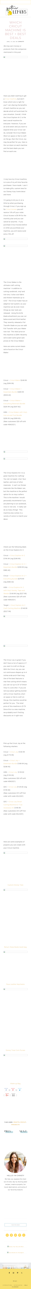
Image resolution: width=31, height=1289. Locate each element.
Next (23, 1131)
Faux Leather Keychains (15, 984)
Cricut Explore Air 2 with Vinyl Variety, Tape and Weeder (14, 590)
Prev (7, 1131)
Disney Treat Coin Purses (15, 1050)
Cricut (23, 1122)
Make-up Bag (15, 1083)
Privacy (15, 1281)
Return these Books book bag (15, 947)
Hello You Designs (15, 1287)
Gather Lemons (16, 10)
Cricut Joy (14, 752)
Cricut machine (10, 99)
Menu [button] (17, 2)
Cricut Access (11, 209)
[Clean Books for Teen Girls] (15, 1253)
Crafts (16, 1122)
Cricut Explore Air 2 (17, 555)
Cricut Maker (15, 380)
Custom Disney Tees (15, 885)
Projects (15, 1124)
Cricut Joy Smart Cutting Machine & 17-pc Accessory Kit (13, 805)
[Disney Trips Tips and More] (15, 1247)
